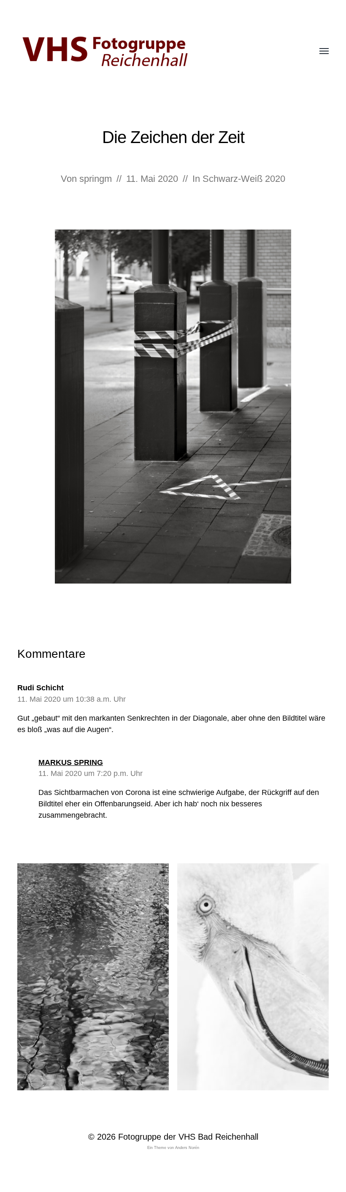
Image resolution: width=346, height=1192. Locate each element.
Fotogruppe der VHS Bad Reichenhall (188, 1136)
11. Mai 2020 (152, 178)
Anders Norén (187, 1148)
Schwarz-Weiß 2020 (244, 178)
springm (95, 178)
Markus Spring (70, 762)
